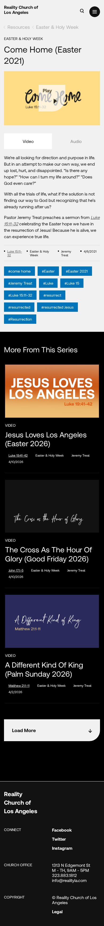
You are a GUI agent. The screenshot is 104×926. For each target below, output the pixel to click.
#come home (19, 271)
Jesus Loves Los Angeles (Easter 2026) (46, 439)
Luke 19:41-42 (18, 455)
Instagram (62, 848)
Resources (18, 27)
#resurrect (52, 295)
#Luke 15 (72, 283)
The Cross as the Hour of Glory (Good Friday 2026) (48, 554)
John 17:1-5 (16, 570)
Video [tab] (28, 141)
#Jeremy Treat (20, 283)
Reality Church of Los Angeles (21, 10)
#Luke (48, 283)
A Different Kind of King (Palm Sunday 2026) (44, 669)
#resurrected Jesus (57, 307)
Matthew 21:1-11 (19, 685)
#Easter (48, 271)
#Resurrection (20, 319)
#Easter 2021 (77, 271)
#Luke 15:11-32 (20, 295)
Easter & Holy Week (57, 27)
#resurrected (19, 307)
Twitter (59, 838)
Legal (57, 911)
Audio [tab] (76, 141)
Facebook (62, 829)
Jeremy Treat (80, 455)
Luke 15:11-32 (14, 253)
